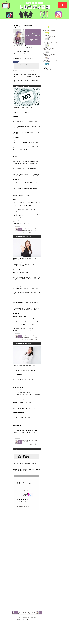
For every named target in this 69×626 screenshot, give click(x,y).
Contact (26, 20)
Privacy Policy (20, 20)
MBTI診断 (41, 20)
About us (14, 20)
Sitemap (30, 20)
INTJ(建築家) (36, 20)
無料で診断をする (27, 490)
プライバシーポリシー (14, 619)
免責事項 (18, 619)
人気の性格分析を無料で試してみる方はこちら (24, 506)
